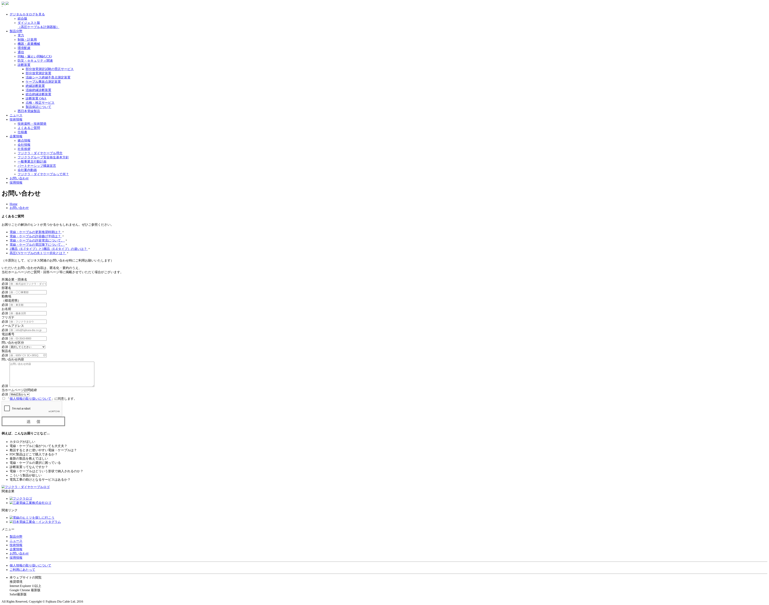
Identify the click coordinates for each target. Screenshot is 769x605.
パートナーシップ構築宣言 (37, 165)
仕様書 (22, 132)
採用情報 (16, 182)
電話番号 (8, 334)
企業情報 (16, 136)
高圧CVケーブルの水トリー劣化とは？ (38, 253)
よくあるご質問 (29, 128)
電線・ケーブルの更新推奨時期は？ (36, 232)
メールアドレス (13, 325)
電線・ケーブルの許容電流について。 (37, 240)
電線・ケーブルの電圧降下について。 (37, 244)
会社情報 (24, 144)
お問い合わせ (19, 178)
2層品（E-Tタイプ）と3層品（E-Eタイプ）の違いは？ (49, 249)
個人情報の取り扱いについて (30, 398)
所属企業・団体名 (14, 279)
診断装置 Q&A (36, 98)
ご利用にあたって (22, 569)
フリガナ (8, 317)
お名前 (6, 309)
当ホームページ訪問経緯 (19, 390)
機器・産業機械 (29, 43)
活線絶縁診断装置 (38, 90)
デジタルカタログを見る (27, 14)
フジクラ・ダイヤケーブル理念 (40, 153)
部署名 (6, 288)
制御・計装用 (27, 39)
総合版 (22, 18)
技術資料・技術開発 (32, 123)
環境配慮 (24, 48)
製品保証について (38, 107)
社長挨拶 (24, 149)
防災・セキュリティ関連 (35, 60)
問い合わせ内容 (13, 359)
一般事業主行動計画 (32, 161)
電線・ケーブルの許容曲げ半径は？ (36, 236)
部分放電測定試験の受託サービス (50, 69)
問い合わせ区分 (13, 342)
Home (13, 204)
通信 (21, 52)
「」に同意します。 (41, 398)
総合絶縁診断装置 (38, 94)
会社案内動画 (27, 170)
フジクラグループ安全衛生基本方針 (43, 157)
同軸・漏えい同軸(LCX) (35, 56)
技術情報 (16, 119)
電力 (21, 35)
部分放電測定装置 (38, 73)
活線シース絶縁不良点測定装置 (48, 77)
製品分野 (16, 31)
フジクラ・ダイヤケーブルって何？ (43, 174)
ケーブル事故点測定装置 (43, 81)
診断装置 (24, 64)
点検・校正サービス (40, 102)
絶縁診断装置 (35, 86)
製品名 (6, 351)
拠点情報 (24, 140)
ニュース (16, 115)
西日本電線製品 (29, 111)
